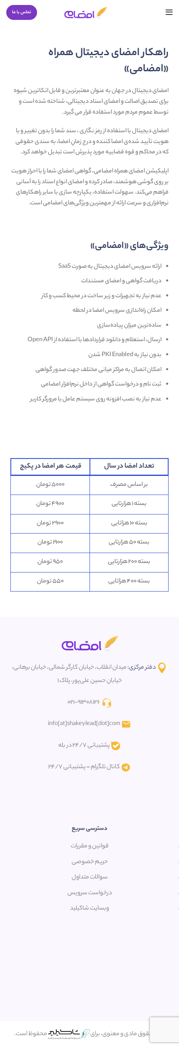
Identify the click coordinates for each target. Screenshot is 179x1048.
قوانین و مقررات (90, 847)
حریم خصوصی (90, 862)
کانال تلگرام (105, 767)
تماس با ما (21, 12)
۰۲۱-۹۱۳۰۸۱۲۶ (83, 703)
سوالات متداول (90, 878)
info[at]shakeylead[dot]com (84, 724)
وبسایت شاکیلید (89, 909)
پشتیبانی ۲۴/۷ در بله (84, 746)
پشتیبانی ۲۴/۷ (67, 767)
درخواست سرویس (89, 893)
